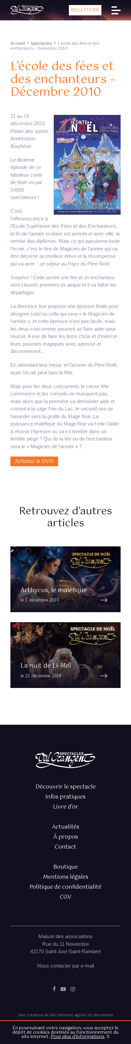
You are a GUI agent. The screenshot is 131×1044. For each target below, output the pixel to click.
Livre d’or (65, 807)
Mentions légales (65, 877)
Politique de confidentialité (65, 887)
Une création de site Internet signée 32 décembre (65, 1015)
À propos (65, 837)
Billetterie (85, 10)
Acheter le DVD (34, 461)
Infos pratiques (65, 797)
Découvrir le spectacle (66, 787)
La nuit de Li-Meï (45, 666)
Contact (65, 847)
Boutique (65, 867)
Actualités (65, 827)
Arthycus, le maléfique (53, 590)
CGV (65, 897)
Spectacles (41, 43)
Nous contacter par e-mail (65, 966)
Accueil (17, 43)
